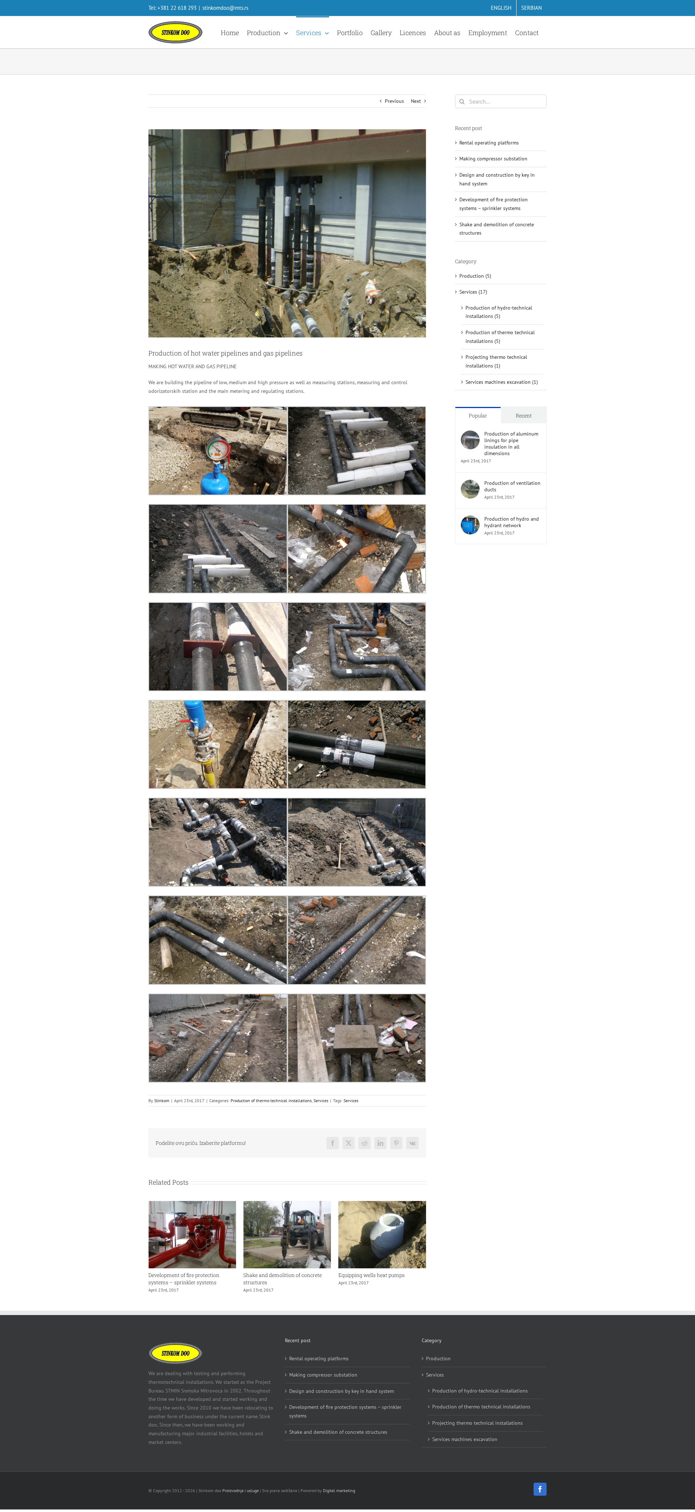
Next (416, 101)
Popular (478, 415)
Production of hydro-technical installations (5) (499, 312)
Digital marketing (339, 1490)
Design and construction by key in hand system (341, 1391)
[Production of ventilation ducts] (470, 483)
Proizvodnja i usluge (240, 1490)
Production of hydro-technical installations (480, 1390)
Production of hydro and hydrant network (511, 522)
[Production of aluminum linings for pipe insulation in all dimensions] (470, 434)
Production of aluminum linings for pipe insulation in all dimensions (511, 443)
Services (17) (473, 292)
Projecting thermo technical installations (477, 1423)
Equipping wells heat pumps (276, 1275)
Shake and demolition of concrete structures (338, 1432)
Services (320, 1100)
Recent (524, 415)
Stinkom (161, 1100)
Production (438, 1358)
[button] (153, 1247)
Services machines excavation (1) (502, 382)
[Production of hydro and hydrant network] (470, 519)
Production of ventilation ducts (512, 486)
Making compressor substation (493, 158)
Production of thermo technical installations (271, 1100)
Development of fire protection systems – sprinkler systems (345, 1411)
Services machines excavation (464, 1439)
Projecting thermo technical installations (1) (496, 361)
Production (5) (475, 276)
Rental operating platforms (370, 1275)
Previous (394, 101)
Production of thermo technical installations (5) (500, 336)
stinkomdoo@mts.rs (225, 7)
